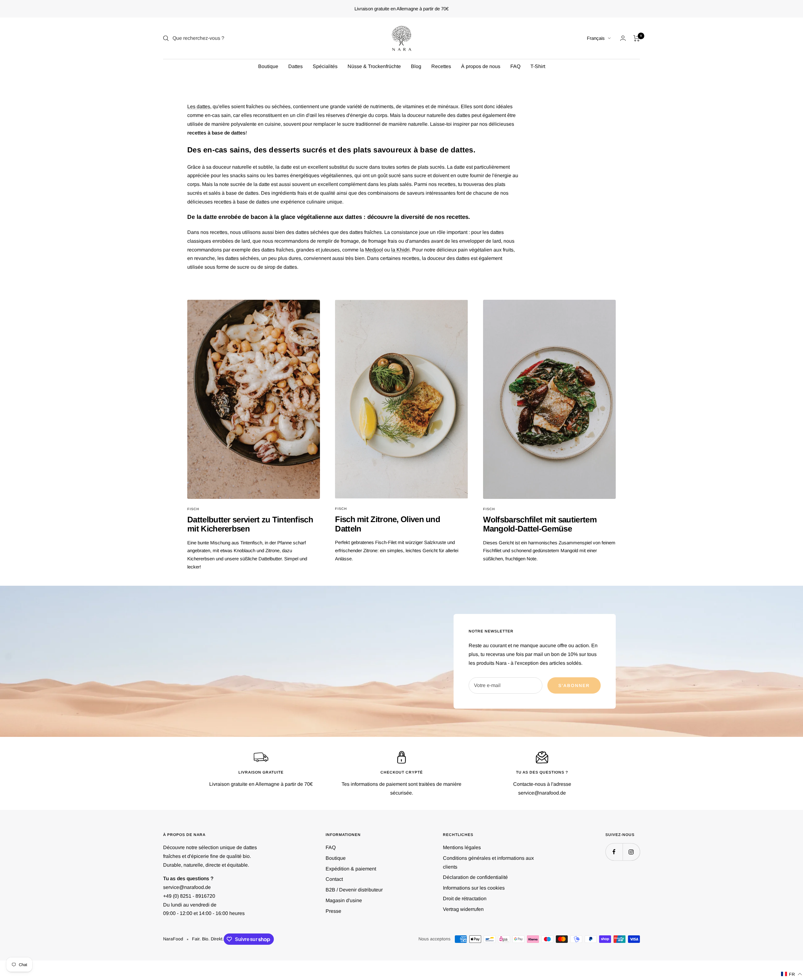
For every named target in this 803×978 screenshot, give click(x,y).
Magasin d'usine (344, 900)
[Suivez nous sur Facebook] (614, 851)
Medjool (374, 249)
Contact (334, 879)
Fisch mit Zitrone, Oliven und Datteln (387, 524)
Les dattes (198, 106)
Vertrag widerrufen (463, 909)
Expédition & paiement (351, 868)
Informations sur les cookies (474, 888)
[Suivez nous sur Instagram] (631, 851)
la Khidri (400, 249)
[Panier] (636, 38)
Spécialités (325, 66)
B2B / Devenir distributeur (354, 889)
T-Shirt (537, 66)
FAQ (515, 66)
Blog (416, 66)
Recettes (441, 66)
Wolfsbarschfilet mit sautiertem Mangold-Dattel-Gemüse (540, 524)
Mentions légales (462, 847)
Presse (333, 911)
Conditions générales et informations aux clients (488, 862)
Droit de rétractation (465, 898)
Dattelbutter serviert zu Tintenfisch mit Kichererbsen (250, 524)
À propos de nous (480, 66)
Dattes (295, 66)
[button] (791, 974)
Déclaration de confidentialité (475, 877)
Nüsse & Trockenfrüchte (374, 66)
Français (596, 38)
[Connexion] (623, 38)
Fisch (193, 509)
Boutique (268, 66)
